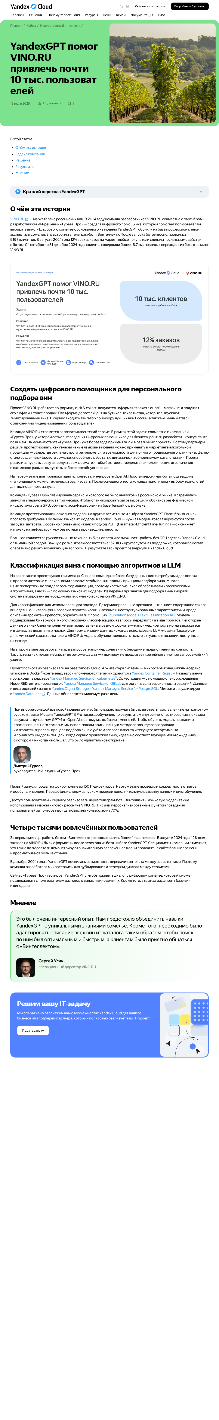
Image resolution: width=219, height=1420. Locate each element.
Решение (22, 160)
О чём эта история (30, 147)
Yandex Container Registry (153, 673)
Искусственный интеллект (60, 26)
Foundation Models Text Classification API (141, 615)
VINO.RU (17, 219)
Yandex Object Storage (70, 688)
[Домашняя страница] (33, 6)
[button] (127, 6)
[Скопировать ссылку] (7, 208)
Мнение (22, 173)
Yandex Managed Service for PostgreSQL (125, 688)
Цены (107, 15)
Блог (161, 15)
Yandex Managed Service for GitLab (92, 683)
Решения (36, 15)
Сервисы (17, 15)
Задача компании (30, 154)
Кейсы (121, 15)
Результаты (24, 166)
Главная (16, 26)
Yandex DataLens (27, 694)
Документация (142, 15)
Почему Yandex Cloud (64, 15)
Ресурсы (91, 15)
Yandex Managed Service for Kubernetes (83, 678)
